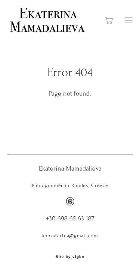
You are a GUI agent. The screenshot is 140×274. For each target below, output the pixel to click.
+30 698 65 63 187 (70, 218)
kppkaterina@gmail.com (70, 236)
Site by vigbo (70, 257)
